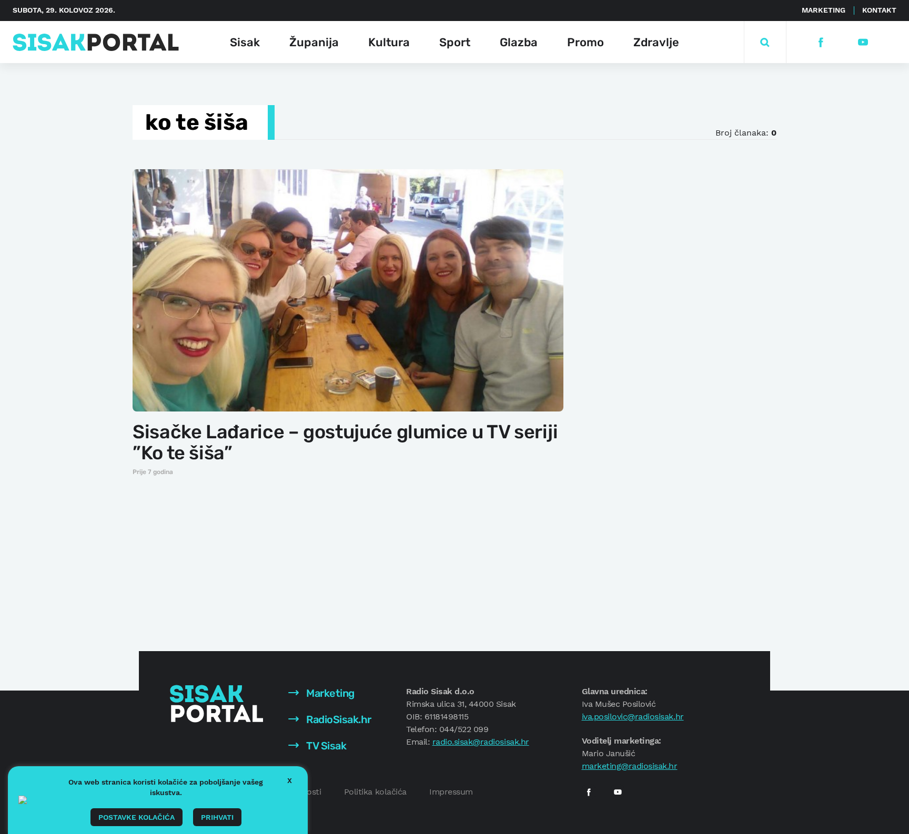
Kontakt (879, 10)
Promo (585, 42)
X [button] (289, 780)
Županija (314, 42)
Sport (454, 42)
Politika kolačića (375, 792)
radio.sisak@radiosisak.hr (480, 742)
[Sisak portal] (96, 42)
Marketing (823, 10)
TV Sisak (325, 745)
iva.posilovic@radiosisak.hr (633, 717)
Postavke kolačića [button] (136, 817)
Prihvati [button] (217, 817)
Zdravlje (656, 42)
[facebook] (820, 42)
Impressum (451, 792)
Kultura (389, 42)
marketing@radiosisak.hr (630, 766)
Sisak (245, 42)
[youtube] (862, 42)
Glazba (519, 42)
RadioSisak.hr (337, 719)
